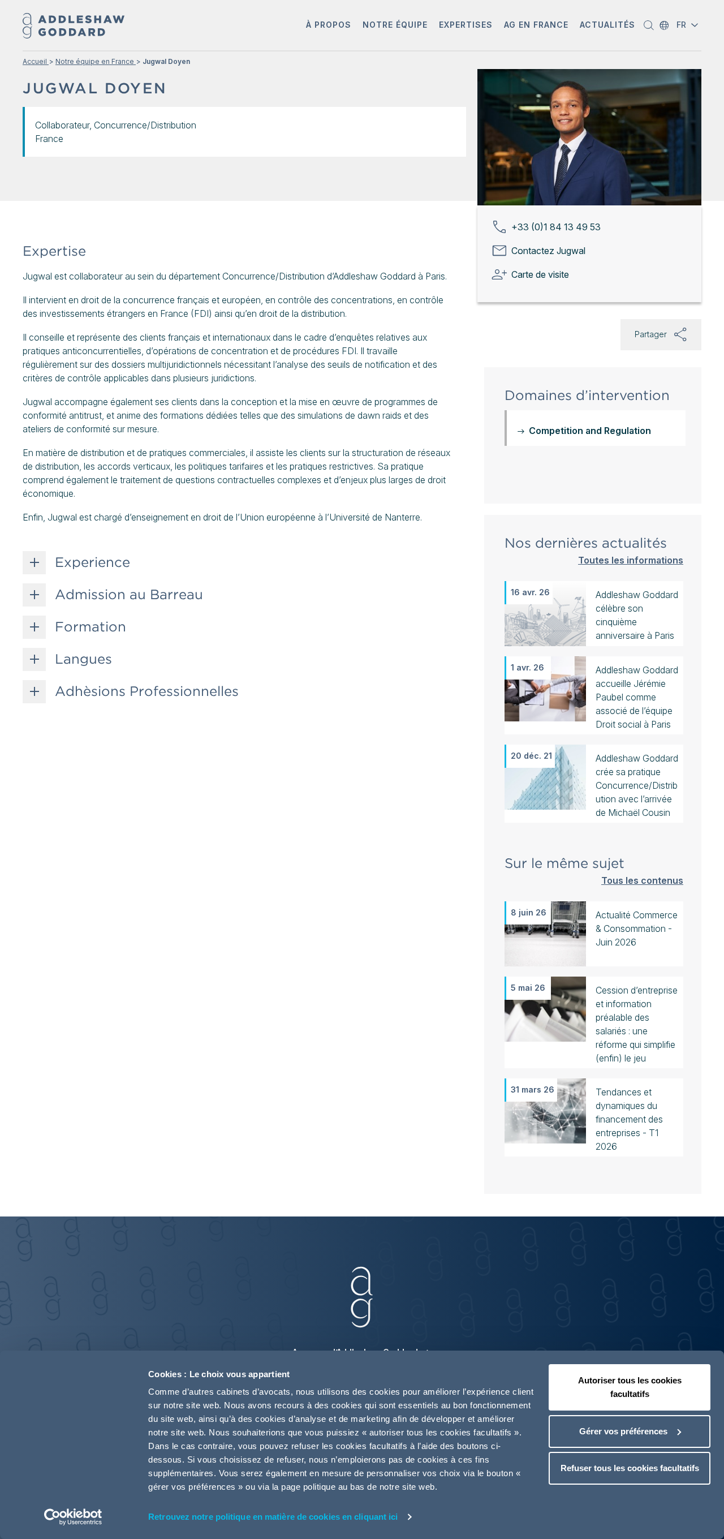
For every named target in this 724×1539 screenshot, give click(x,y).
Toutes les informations (630, 559)
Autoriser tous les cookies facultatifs (630, 1387)
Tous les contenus (642, 880)
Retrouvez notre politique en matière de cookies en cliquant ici (273, 1516)
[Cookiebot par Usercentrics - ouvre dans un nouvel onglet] (73, 1516)
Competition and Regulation (590, 430)
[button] (328, 25)
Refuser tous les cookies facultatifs (630, 1468)
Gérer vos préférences (623, 1431)
